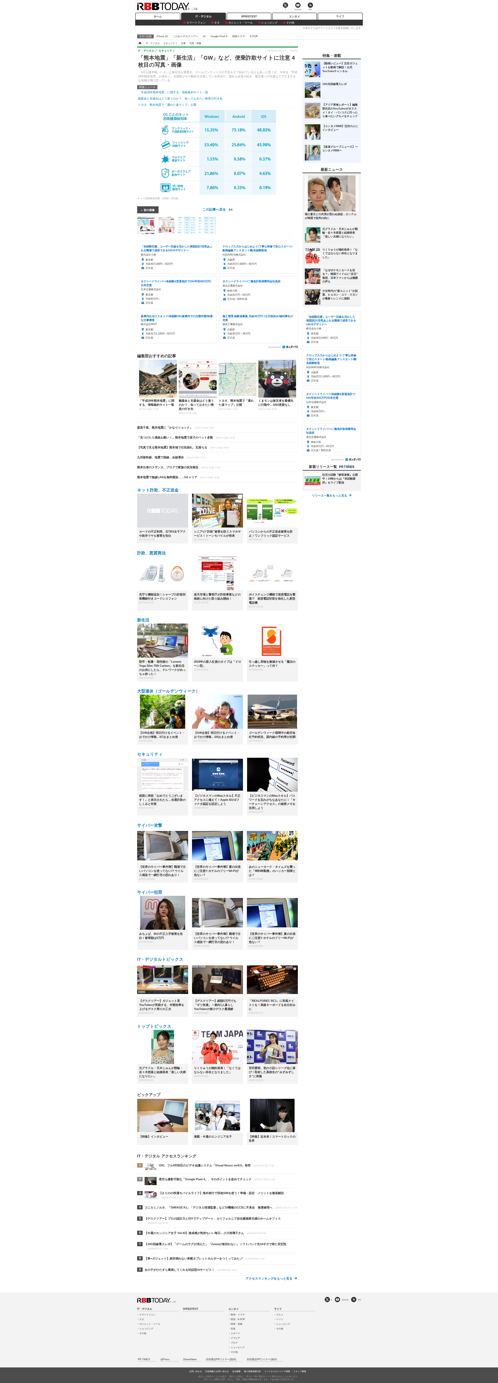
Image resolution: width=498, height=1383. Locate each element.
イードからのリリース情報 (277, 1371)
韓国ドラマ (238, 36)
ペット (279, 1319)
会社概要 (236, 1371)
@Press (165, 1359)
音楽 (233, 1328)
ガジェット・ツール (240, 22)
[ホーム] (139, 43)
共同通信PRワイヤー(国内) (221, 1359)
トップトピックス (154, 1026)
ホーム (158, 16)
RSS (359, 1300)
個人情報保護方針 (252, 1371)
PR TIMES (144, 1359)
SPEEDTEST (249, 16)
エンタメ (294, 16)
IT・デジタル (204, 16)
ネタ (217, 22)
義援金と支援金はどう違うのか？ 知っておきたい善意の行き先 (180, 98)
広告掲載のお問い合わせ (217, 1371)
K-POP (254, 36)
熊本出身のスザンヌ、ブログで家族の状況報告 (178, 467)
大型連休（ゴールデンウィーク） (168, 691)
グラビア (235, 1338)
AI (204, 36)
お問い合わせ (195, 1371)
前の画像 (149, 209)
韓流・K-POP (238, 1319)
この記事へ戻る (217, 209)
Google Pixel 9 (219, 36)
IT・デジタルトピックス (160, 959)
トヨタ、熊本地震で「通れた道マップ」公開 (167, 104)
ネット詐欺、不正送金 (158, 490)
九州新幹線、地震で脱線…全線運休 (171, 457)
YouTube (345, 1300)
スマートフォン (196, 22)
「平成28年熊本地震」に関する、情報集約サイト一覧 (173, 92)
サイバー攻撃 (149, 825)
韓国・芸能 (236, 1324)
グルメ (279, 1314)
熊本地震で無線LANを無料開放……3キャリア (178, 477)
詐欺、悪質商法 (151, 553)
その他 (290, 22)
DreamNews (190, 1359)
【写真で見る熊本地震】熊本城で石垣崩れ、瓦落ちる (183, 447)
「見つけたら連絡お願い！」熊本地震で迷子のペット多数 (186, 437)
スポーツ (235, 1333)
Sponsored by (274, 347)
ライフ (340, 16)
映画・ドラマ (238, 1314)
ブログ (234, 1342)
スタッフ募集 (299, 1371)
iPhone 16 (162, 36)
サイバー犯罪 (149, 892)
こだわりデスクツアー (185, 36)
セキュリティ (150, 754)
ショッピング (269, 22)
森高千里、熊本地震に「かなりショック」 (175, 427)
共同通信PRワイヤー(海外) (262, 1359)
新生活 (143, 620)
